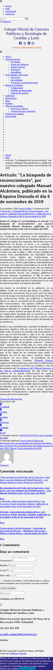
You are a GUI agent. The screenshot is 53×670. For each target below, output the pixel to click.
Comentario (6, 560)
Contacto (9, 14)
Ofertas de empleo (14, 106)
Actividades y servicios (16, 75)
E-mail (4, 570)
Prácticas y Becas (19, 108)
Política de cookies (14, 114)
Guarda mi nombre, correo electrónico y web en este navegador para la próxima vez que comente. (24, 582)
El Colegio (15, 62)
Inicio (8, 56)
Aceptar (23, 668)
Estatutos (15, 69)
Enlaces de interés (19, 93)
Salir (7, 8)
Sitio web (4, 575)
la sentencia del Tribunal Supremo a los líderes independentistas (26, 369)
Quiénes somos (12, 59)
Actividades (17, 80)
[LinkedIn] (29, 43)
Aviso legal (10, 11)
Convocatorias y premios (23, 111)
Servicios (15, 77)
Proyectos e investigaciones (24, 82)
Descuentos (11, 98)
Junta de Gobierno (20, 64)
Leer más (31, 668)
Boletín (9, 103)
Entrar (8, 6)
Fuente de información (11, 399)
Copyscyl (22, 208)
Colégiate (10, 95)
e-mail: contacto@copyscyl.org (18, 634)
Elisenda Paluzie (43, 360)
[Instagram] (33, 43)
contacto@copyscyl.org (26, 47)
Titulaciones (17, 88)
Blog (7, 101)
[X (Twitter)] (24, 43)
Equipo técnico (18, 67)
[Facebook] (20, 43)
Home (8, 155)
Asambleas (16, 72)
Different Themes (18, 653)
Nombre (4, 565)
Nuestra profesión (14, 85)
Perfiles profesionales (21, 90)
